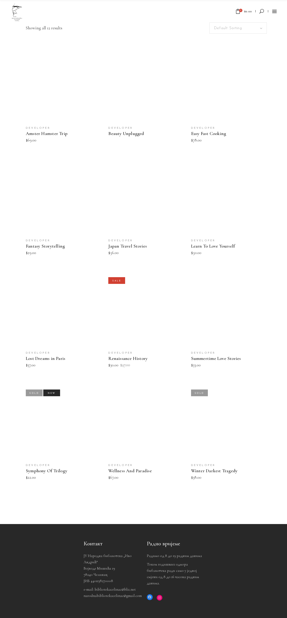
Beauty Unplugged (126, 133)
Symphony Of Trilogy (46, 471)
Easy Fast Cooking (208, 133)
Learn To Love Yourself (213, 246)
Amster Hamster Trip (46, 133)
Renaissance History (128, 358)
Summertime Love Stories (216, 358)
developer (38, 128)
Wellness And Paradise (130, 471)
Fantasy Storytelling (45, 246)
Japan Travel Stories (127, 246)
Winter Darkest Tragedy (214, 471)
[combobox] (238, 28)
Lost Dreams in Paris (45, 358)
